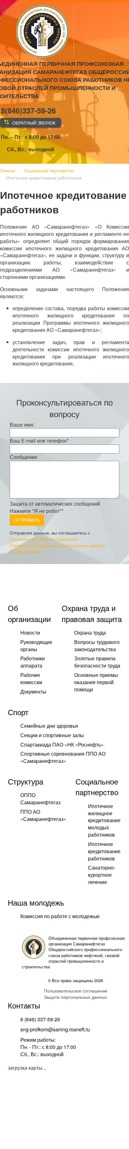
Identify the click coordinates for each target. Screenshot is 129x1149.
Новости (30, 632)
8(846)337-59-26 (28, 110)
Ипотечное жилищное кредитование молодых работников (104, 820)
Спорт (18, 711)
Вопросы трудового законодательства (97, 645)
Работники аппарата (32, 662)
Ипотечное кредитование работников (104, 851)
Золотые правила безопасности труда (97, 662)
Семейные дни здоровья (49, 725)
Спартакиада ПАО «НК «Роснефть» (62, 744)
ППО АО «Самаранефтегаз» (43, 815)
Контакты (24, 1005)
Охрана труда (90, 632)
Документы (33, 691)
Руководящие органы (36, 645)
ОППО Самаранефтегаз (40, 798)
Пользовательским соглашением (43, 539)
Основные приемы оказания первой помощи (96, 682)
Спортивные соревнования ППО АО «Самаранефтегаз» (63, 757)
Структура (25, 781)
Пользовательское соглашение (75, 990)
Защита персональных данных (75, 997)
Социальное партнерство (96, 786)
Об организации (29, 613)
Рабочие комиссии (31, 678)
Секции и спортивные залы (52, 735)
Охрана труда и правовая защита (92, 613)
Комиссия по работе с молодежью (60, 916)
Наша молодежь (36, 902)
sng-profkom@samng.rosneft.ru (55, 1029)
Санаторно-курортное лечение (101, 875)
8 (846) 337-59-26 (40, 1019)
